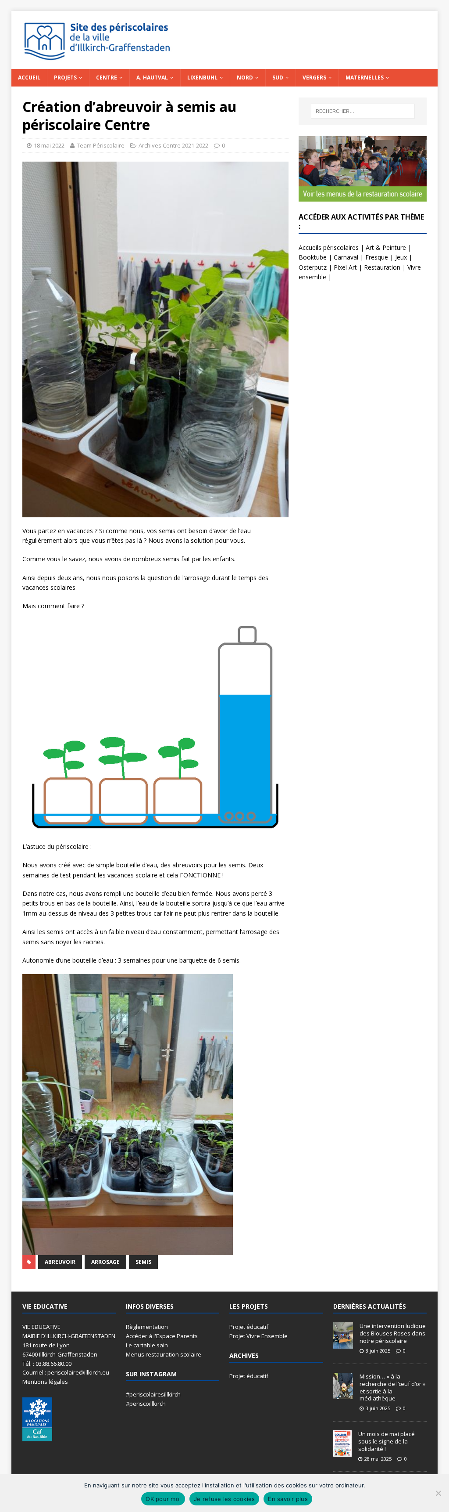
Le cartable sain (147, 1345)
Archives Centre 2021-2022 (173, 145)
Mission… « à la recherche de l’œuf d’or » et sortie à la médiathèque (392, 1387)
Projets (65, 77)
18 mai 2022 (49, 145)
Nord (245, 77)
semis (143, 1262)
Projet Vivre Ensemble (258, 1336)
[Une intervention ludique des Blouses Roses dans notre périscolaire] (343, 1344)
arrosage (105, 1262)
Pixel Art (345, 267)
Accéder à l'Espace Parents (162, 1336)
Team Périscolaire (101, 145)
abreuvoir (60, 1262)
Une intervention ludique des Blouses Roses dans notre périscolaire (393, 1333)
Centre (106, 77)
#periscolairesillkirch (153, 1394)
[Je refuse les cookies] (438, 1493)
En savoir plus (288, 1498)
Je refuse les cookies (224, 1498)
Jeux (401, 257)
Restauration (382, 267)
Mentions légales (45, 1382)
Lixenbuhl (202, 77)
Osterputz (313, 267)
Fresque (376, 257)
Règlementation (147, 1327)
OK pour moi (163, 1498)
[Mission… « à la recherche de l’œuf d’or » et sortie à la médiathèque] (343, 1394)
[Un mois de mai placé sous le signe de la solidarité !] (342, 1452)
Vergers (314, 77)
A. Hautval (152, 77)
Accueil (29, 77)
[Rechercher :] (362, 111)
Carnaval (346, 257)
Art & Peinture (386, 247)
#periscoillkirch (146, 1403)
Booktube (313, 257)
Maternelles (365, 77)
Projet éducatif (248, 1327)
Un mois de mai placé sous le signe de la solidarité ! (386, 1441)
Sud (277, 77)
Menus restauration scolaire (163, 1354)
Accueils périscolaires (329, 247)
